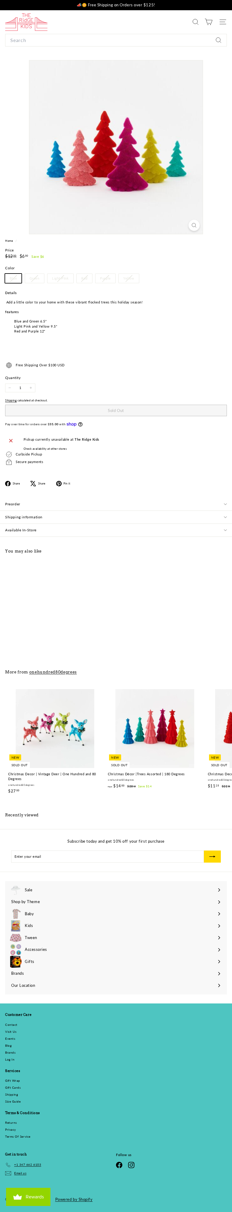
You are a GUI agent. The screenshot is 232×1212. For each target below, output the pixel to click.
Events (10, 1038)
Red (86, 279)
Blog (8, 1045)
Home (9, 240)
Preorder (12, 504)
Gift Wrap (12, 1080)
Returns (11, 1122)
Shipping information (24, 517)
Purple (107, 279)
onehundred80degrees (53, 671)
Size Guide (13, 1101)
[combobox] (116, 40)
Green (37, 279)
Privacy (10, 1129)
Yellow (131, 279)
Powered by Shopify (74, 1199)
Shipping (11, 400)
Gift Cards (13, 1087)
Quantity (13, 377)
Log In (9, 1059)
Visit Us (10, 1031)
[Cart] (208, 22)
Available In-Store (21, 530)
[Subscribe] (212, 857)
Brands (10, 1052)
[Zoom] (194, 225)
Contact (11, 1024)
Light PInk (62, 279)
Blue (15, 279)
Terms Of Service (18, 1136)
